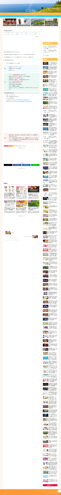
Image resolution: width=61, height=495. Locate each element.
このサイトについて (40, 491)
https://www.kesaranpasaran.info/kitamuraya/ (22, 101)
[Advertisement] (22, 44)
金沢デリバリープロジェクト (14, 87)
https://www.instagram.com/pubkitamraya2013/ (19, 99)
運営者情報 (56, 491)
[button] (57, 55)
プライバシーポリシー (50, 491)
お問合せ (45, 491)
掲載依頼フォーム (50, 485)
